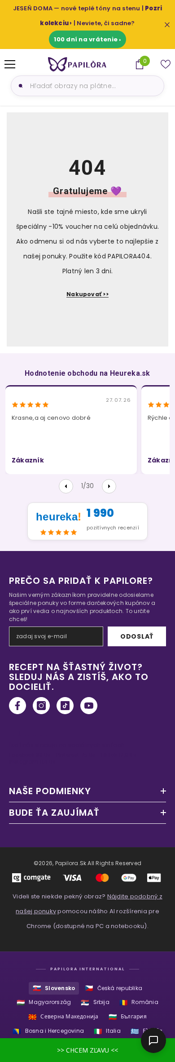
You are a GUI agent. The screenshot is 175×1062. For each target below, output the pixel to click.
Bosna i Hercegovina (48, 1031)
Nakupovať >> (87, 294)
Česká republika (113, 988)
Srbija (95, 1002)
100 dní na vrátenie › (87, 39)
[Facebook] (17, 705)
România (138, 1002)
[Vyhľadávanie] (19, 86)
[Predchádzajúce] (66, 486)
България (128, 1017)
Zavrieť (167, 24)
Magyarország (44, 1002)
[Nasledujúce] (109, 486)
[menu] (9, 64)
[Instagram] (41, 705)
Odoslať (136, 636)
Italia (107, 1031)
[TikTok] (65, 705)
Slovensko (54, 988)
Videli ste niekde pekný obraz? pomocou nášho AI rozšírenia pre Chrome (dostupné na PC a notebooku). (87, 911)
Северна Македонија (63, 1017)
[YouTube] (88, 705)
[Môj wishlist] (166, 64)
